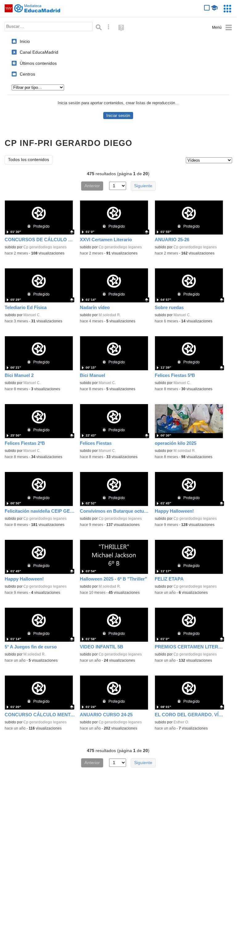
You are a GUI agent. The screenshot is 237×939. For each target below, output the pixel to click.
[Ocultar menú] (222, 27)
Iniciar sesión (118, 115)
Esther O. (181, 722)
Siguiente (143, 186)
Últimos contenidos (38, 63)
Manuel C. (32, 315)
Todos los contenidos (28, 159)
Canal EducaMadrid (39, 52)
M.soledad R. (110, 315)
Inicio (25, 41)
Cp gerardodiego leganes (45, 247)
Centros (27, 74)
